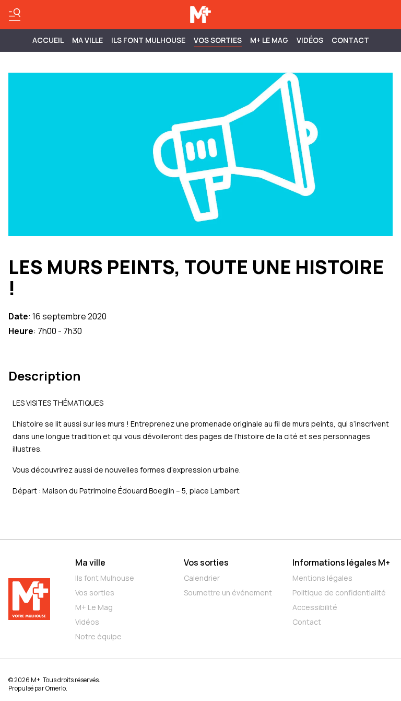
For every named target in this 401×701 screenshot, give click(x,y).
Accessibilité (314, 607)
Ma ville (90, 562)
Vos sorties (218, 40)
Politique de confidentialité (339, 592)
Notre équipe (98, 636)
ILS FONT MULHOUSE (148, 40)
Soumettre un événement (228, 592)
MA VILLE (87, 40)
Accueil (48, 40)
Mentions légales (322, 578)
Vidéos (310, 40)
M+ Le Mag (269, 40)
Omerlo (55, 688)
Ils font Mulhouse (104, 578)
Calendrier (202, 578)
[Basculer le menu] (14, 14)
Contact (350, 40)
